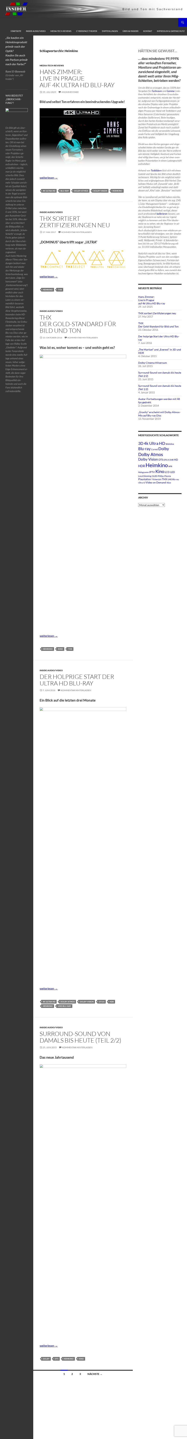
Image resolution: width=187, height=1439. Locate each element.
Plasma (167, 476)
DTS (56, 1359)
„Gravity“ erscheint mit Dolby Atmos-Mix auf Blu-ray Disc (159, 414)
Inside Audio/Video (36, 31)
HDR (112, 1001)
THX (60, 289)
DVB (171, 460)
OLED (154, 476)
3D (140, 443)
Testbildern (156, 170)
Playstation (144, 479)
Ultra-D (141, 482)
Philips (161, 476)
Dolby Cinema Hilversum (152, 362)
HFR (170, 466)
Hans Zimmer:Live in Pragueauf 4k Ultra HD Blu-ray (77, 78)
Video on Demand (156, 482)
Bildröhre (170, 444)
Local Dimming (144, 476)
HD (176, 459)
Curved (154, 449)
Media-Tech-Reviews (60, 31)
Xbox (169, 482)
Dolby (46, 1359)
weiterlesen (49, 177)
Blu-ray (64, 191)
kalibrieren (162, 213)
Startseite (16, 31)
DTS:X (101, 1001)
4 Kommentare (70, 92)
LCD (167, 472)
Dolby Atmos (81, 191)
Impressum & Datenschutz (171, 31)
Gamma (171, 91)
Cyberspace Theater (86, 31)
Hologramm (143, 472)
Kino (60, 649)
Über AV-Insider (130, 31)
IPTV (152, 472)
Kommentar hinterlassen (76, 232)
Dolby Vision (100, 191)
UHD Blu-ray (64, 1006)
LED (172, 472)
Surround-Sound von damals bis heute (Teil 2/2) (80, 1037)
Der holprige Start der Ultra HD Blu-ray (77, 680)
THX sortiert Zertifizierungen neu (75, 222)
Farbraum (157, 91)
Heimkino (117, 191)
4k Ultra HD (49, 191)
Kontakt (147, 31)
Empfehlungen (110, 31)
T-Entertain (156, 479)
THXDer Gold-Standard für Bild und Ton (78, 324)
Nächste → (94, 1373)
